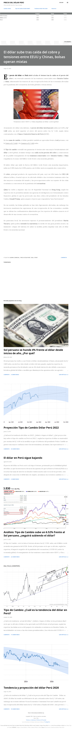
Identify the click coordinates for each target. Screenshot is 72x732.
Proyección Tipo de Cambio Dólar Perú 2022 (31, 427)
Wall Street (34, 257)
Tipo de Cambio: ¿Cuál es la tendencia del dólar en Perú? (35, 611)
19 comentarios (15, 709)
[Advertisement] (36, 30)
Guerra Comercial (15, 257)
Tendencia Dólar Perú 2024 (40, 8)
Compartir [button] (64, 257)
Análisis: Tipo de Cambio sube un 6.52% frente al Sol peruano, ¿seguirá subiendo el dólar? (34, 533)
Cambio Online (7, 8)
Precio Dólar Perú (25, 257)
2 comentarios (15, 374)
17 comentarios (15, 634)
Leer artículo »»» (63, 374)
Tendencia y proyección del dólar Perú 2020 (31, 687)
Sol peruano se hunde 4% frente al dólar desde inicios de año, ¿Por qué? (33, 351)
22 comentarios (15, 557)
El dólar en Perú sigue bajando (23, 457)
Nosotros (54, 8)
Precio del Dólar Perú (14, 2)
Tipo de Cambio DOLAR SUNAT (22, 8)
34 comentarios (15, 449)
